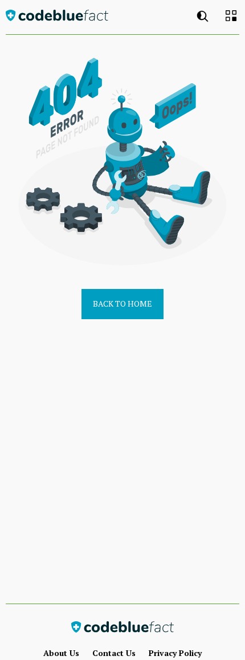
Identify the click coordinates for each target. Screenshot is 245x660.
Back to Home (122, 303)
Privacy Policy (175, 652)
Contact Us (114, 652)
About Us (61, 652)
